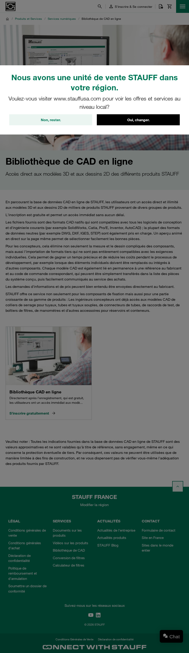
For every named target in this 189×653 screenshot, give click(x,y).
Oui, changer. (138, 119)
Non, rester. (51, 119)
